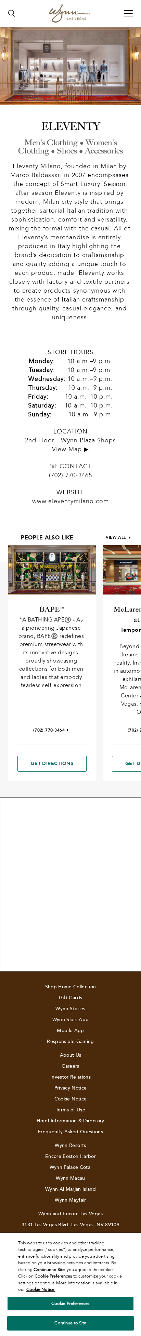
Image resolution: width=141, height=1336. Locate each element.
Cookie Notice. (40, 1289)
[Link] (69, 13)
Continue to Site (70, 1323)
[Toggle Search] (11, 13)
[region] (70, 1284)
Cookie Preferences (70, 1303)
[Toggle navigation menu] (128, 13)
